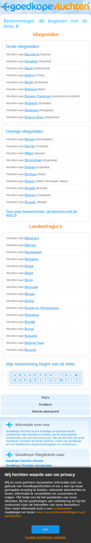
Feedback (45, 404)
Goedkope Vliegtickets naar (39, 455)
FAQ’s (45, 397)
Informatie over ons (32, 425)
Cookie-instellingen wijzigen (45, 537)
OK (45, 529)
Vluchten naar (22, 54)
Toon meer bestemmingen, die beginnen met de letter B (41, 213)
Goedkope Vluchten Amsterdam (29, 465)
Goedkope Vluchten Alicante (24, 461)
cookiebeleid (62, 508)
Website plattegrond (45, 411)
